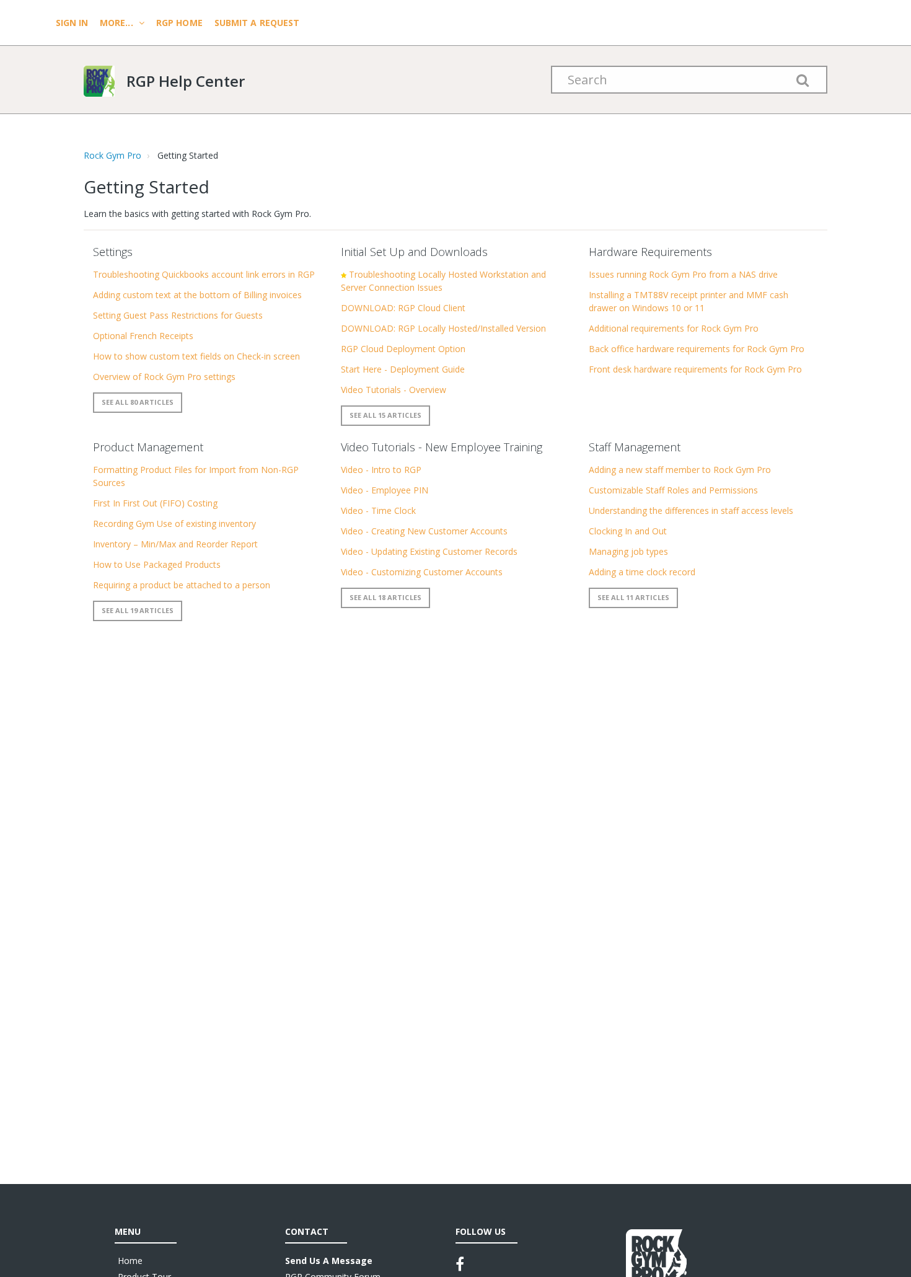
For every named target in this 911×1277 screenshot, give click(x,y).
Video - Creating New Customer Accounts (424, 531)
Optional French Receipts (143, 336)
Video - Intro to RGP (381, 469)
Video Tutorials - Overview (393, 389)
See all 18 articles (385, 597)
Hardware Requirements (650, 251)
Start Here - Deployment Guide (403, 369)
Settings (113, 251)
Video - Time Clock (378, 510)
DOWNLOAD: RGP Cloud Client (403, 308)
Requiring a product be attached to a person (181, 585)
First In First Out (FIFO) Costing (155, 503)
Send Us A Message (328, 1260)
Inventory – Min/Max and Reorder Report (175, 544)
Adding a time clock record (642, 572)
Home (130, 1260)
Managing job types (628, 551)
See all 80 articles (138, 402)
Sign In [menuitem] (73, 23)
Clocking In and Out (628, 531)
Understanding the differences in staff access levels (691, 510)
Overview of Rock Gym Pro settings (164, 376)
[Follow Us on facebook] (459, 1264)
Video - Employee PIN (384, 490)
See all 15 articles (385, 415)
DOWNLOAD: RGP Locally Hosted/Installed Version (443, 328)
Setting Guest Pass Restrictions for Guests (178, 315)
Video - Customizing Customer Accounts (422, 572)
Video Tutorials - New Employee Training (441, 447)
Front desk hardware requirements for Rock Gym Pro (695, 369)
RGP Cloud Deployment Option (403, 349)
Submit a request (257, 23)
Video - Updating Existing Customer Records (429, 551)
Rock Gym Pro (112, 155)
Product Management (148, 447)
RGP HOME (179, 23)
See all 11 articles (633, 597)
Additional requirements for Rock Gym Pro (674, 328)
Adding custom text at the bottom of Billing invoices (197, 295)
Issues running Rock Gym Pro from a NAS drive (683, 274)
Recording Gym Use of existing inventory (174, 523)
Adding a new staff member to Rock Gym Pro (680, 469)
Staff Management (634, 447)
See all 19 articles (138, 610)
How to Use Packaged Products (157, 564)
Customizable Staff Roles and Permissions (673, 490)
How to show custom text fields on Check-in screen (196, 356)
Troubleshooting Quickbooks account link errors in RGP (204, 274)
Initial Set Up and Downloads (414, 251)
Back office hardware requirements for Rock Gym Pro (696, 349)
